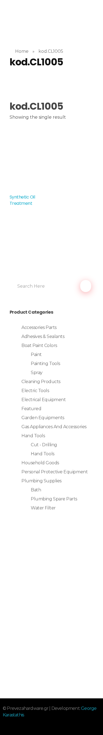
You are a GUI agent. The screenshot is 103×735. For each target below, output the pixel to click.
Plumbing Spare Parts (54, 498)
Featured (31, 408)
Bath (36, 489)
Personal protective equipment (54, 471)
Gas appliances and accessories (54, 426)
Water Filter (43, 508)
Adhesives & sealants (42, 336)
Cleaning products (40, 381)
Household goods (40, 462)
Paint (36, 354)
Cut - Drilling (44, 444)
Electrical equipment (43, 399)
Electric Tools (35, 390)
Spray (37, 372)
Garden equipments (42, 417)
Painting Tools (45, 363)
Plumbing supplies (41, 480)
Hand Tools (33, 435)
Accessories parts (39, 327)
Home (22, 51)
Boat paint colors (39, 345)
